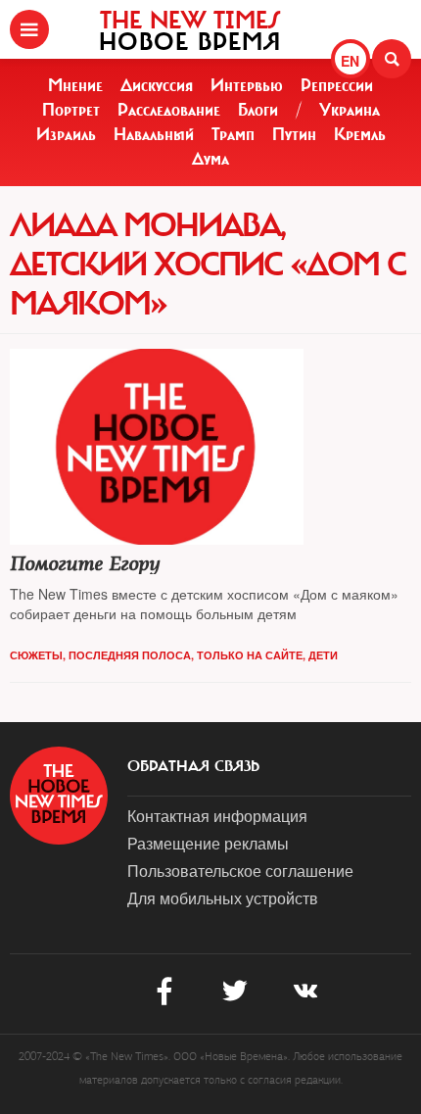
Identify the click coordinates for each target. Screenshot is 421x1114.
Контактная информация (217, 815)
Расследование (168, 110)
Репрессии (337, 85)
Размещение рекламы (208, 843)
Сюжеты (36, 655)
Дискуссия (156, 85)
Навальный (154, 134)
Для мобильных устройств (222, 898)
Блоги (258, 110)
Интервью (246, 85)
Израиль (66, 134)
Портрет (71, 110)
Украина (349, 110)
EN (350, 61)
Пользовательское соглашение (240, 870)
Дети (323, 655)
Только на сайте (250, 655)
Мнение (75, 85)
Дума (210, 159)
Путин (294, 134)
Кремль (360, 134)
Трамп (233, 134)
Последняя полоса (130, 655)
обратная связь (193, 766)
